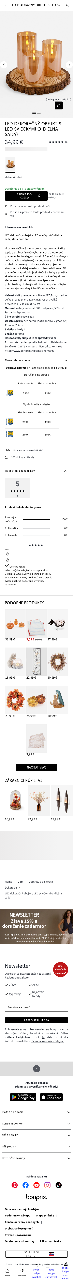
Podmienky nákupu (18, 1215)
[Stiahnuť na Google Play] (23, 1097)
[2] (39, 113)
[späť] (5, 5)
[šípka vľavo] (3, 64)
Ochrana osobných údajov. (47, 1041)
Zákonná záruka (50, 1241)
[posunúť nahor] (36, 1068)
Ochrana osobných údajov (22, 1209)
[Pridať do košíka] (59, 105)
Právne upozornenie (18, 1235)
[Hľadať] (67, 5)
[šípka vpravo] (69, 64)
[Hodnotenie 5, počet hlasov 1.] (56, 142)
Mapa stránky (45, 1215)
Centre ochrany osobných (22, 1222)
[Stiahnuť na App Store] (51, 1097)
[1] (34, 113)
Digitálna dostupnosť (18, 1228)
